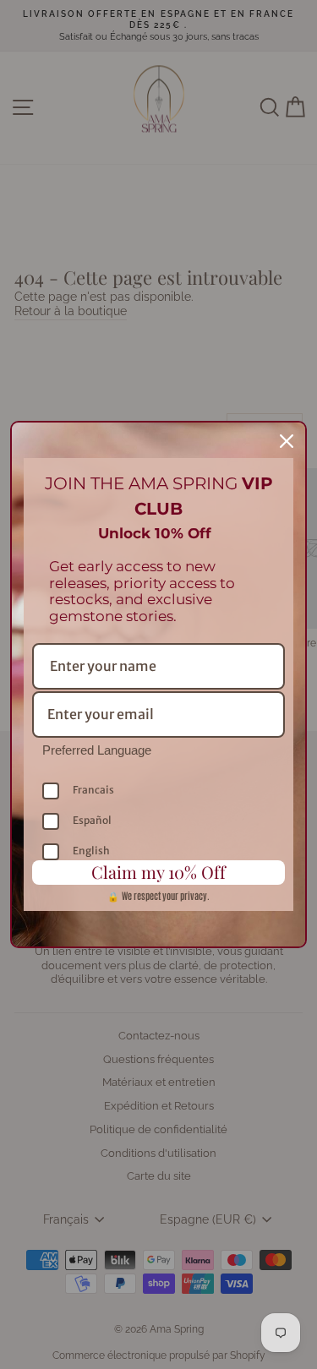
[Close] (286, 441)
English (91, 850)
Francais (93, 789)
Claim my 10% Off (158, 871)
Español (92, 820)
